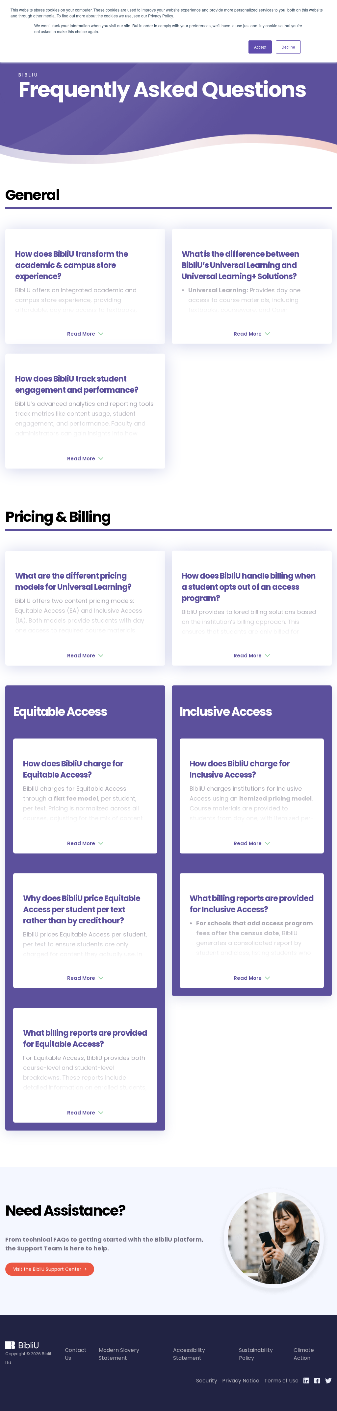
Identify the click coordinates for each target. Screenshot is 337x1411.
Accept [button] (260, 47)
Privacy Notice (240, 1380)
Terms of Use (281, 1380)
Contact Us (76, 1354)
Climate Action (304, 1354)
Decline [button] (288, 47)
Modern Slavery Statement (119, 1354)
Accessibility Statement (189, 1354)
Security (206, 1380)
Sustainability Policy (256, 1354)
